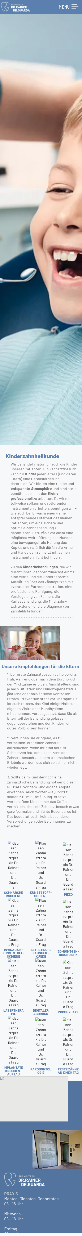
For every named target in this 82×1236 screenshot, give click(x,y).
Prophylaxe (68, 1012)
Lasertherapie (13, 1012)
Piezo (68, 894)
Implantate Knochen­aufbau (13, 1070)
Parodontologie (40, 1070)
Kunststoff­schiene (41, 894)
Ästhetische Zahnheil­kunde (40, 953)
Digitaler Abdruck (41, 1012)
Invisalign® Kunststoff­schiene (13, 953)
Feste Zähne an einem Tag (68, 1070)
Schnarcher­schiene (13, 894)
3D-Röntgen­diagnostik (68, 953)
